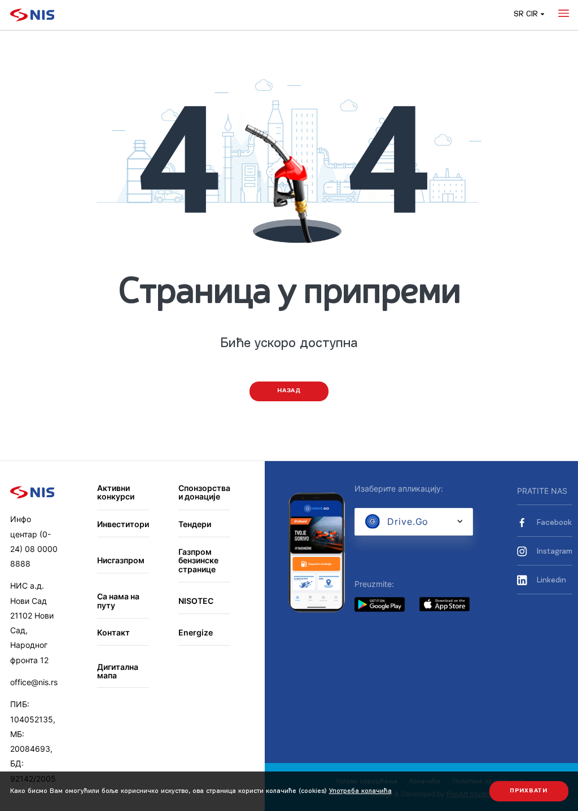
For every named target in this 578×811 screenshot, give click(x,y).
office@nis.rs (34, 682)
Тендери (194, 524)
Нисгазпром (120, 560)
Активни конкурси (115, 492)
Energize (195, 632)
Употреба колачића (360, 791)
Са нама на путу (118, 601)
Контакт (113, 632)
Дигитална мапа (117, 671)
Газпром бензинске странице (198, 560)
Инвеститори (123, 524)
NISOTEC (195, 601)
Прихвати (529, 791)
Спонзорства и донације (204, 492)
